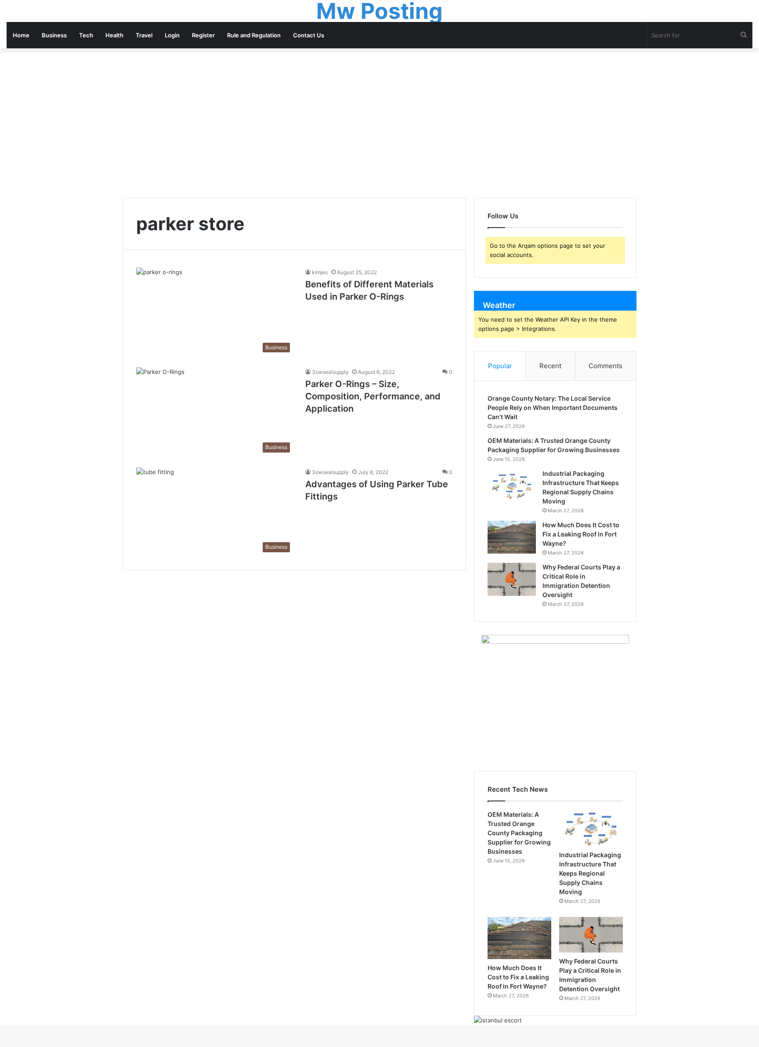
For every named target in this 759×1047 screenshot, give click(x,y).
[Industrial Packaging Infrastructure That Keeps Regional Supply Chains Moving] (512, 485)
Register (203, 35)
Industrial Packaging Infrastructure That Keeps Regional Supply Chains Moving (590, 873)
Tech (86, 35)
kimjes (320, 272)
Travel (144, 35)
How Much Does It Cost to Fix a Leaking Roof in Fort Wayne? (580, 534)
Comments (605, 366)
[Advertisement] (379, 123)
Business (54, 35)
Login (172, 35)
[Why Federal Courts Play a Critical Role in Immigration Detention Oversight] (512, 579)
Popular (500, 366)
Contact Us (308, 35)
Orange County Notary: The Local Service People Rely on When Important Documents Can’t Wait (553, 407)
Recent (550, 366)
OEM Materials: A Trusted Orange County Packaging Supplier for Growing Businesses (519, 833)
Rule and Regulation (254, 35)
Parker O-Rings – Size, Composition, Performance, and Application (373, 396)
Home (21, 35)
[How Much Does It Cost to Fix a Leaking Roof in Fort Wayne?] (512, 537)
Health (114, 35)
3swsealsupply (330, 372)
